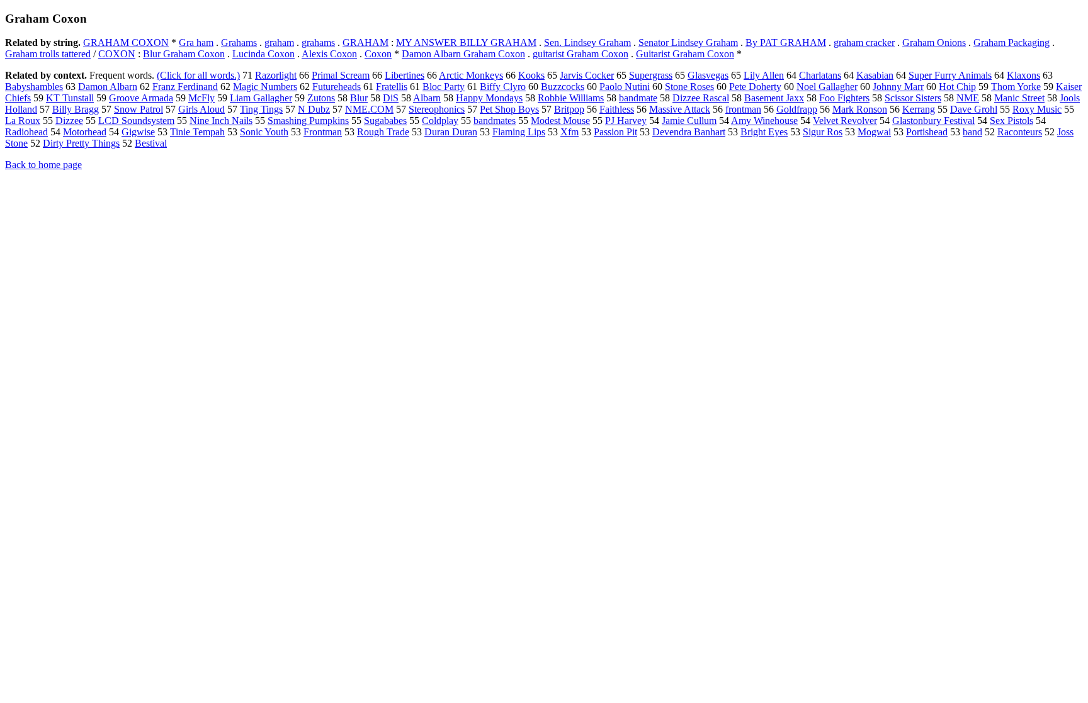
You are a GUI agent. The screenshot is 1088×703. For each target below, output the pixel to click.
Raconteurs (1019, 132)
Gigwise (138, 132)
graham (279, 42)
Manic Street (1019, 98)
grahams (318, 42)
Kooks (531, 75)
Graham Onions (934, 42)
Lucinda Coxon (263, 53)
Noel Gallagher (827, 86)
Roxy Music (1037, 109)
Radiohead (26, 132)
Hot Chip (957, 86)
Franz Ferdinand (185, 86)
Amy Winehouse (764, 120)
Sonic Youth (264, 132)
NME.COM (369, 109)
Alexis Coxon (329, 53)
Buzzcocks (562, 86)
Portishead (927, 132)
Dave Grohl (973, 109)
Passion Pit (615, 132)
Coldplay (440, 120)
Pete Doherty (755, 86)
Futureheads (336, 86)
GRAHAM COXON (126, 42)
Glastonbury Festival (933, 120)
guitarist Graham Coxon (580, 53)
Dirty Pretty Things (81, 143)
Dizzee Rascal (700, 98)
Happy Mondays (489, 98)
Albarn (427, 98)
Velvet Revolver (845, 120)
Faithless (616, 109)
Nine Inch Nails (221, 120)
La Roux (22, 120)
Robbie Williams (571, 98)
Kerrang (918, 109)
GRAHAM (365, 42)
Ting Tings (261, 109)
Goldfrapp (796, 109)
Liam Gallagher (261, 98)
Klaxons (1023, 75)
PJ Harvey (626, 120)
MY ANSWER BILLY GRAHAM (466, 42)
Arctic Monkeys (471, 75)
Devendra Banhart (688, 132)
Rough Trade (383, 132)
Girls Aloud (201, 109)
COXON (116, 53)
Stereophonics (437, 109)
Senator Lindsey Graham (688, 42)
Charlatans (820, 75)
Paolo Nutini (624, 86)
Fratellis (391, 86)
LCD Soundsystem (136, 120)
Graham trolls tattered (48, 53)
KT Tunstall (70, 98)
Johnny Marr (898, 86)
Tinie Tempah (197, 132)
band (972, 132)
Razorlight (276, 75)
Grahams (239, 42)
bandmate (638, 98)
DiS (391, 98)
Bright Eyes (764, 132)
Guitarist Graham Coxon (685, 53)
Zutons (321, 98)
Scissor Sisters (913, 98)
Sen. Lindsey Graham (587, 42)
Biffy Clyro (503, 86)
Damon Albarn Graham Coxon (463, 53)
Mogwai (874, 132)
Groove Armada (141, 98)
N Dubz (314, 109)
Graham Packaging (1011, 42)
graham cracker (864, 42)
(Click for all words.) (198, 75)
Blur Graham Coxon (184, 53)
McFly (201, 98)
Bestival (151, 143)
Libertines (404, 75)
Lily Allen (764, 75)
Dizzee (69, 120)
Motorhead (84, 132)
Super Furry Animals (950, 75)
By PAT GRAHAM (785, 42)
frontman (743, 109)
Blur (359, 98)
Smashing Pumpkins (308, 120)
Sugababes (385, 120)
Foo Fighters (844, 98)
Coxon (378, 53)
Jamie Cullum (689, 120)
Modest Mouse (560, 120)
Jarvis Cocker (587, 75)
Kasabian (874, 75)
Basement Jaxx (774, 98)
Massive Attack (679, 109)
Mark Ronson (859, 109)
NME (967, 98)
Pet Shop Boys (509, 109)
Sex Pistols (1011, 120)
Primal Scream (341, 75)
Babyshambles (34, 86)
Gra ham (196, 42)
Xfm (569, 132)
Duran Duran (450, 132)
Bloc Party (443, 86)
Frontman (322, 132)
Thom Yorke (1016, 86)
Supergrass (650, 75)
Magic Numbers (265, 86)
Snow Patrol (138, 109)
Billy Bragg (75, 109)
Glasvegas (708, 75)
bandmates (494, 120)
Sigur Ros (822, 132)
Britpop (569, 109)
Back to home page (43, 164)
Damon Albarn (107, 86)
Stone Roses (689, 86)
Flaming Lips (518, 132)
